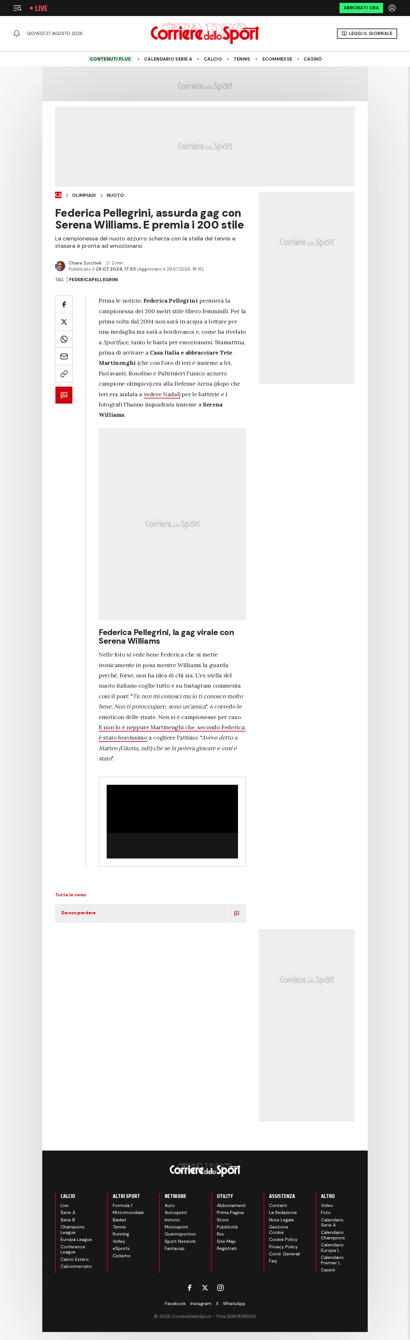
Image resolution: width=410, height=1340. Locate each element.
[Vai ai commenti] (63, 395)
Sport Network (180, 1241)
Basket (120, 1220)
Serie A (68, 1212)
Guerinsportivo (180, 1234)
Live (41, 8)
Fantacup (174, 1248)
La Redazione (283, 1212)
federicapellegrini (93, 279)
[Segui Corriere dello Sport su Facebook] (189, 1288)
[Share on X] (63, 321)
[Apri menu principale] (17, 8)
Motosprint (176, 1227)
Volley (119, 1241)
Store (223, 1220)
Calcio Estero (75, 1259)
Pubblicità (227, 1227)
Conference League (73, 1249)
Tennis (242, 59)
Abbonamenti (231, 1205)
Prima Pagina (230, 1212)
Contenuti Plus (110, 59)
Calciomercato (76, 1266)
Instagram (200, 1303)
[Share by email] (63, 356)
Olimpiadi (84, 195)
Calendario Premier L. (332, 1260)
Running (121, 1234)
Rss (220, 1234)
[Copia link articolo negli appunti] (63, 373)
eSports (121, 1248)
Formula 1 (122, 1205)
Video (327, 1205)
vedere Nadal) (162, 394)
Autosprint (176, 1212)
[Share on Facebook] (63, 304)
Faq (273, 1261)
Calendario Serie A (168, 59)
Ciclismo (122, 1256)
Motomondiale (128, 1212)
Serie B (68, 1220)
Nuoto (115, 195)
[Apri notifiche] (16, 34)
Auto (170, 1205)
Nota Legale (281, 1220)
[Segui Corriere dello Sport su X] (205, 1288)
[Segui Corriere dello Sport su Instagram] (220, 1288)
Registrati (227, 1248)
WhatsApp (234, 1303)
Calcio (213, 59)
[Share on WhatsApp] (63, 339)
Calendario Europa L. (332, 1247)
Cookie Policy (283, 1239)
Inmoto (172, 1220)
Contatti (278, 1205)
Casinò (313, 59)
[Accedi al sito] (392, 8)
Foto (326, 1212)
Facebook (175, 1303)
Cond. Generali (284, 1254)
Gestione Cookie (278, 1229)
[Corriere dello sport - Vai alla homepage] (205, 33)
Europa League (76, 1239)
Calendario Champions (333, 1235)
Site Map (226, 1241)
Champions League (73, 1229)
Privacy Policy (283, 1247)
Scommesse (277, 59)
